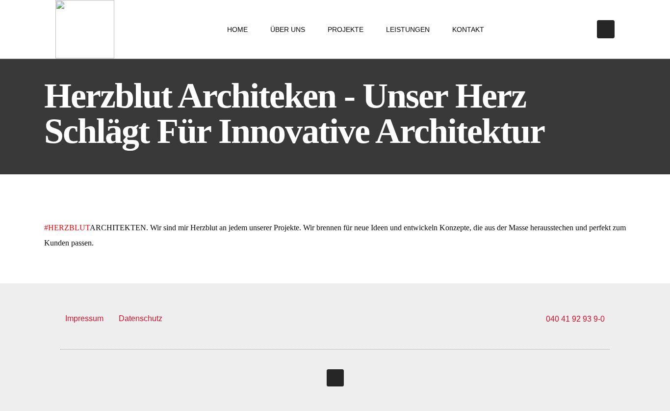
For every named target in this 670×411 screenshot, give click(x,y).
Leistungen (408, 29)
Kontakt (468, 29)
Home (237, 29)
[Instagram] (606, 29)
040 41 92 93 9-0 (575, 319)
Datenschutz (140, 318)
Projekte (345, 29)
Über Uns (287, 29)
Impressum (84, 318)
